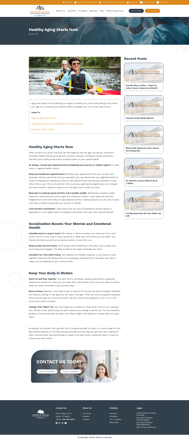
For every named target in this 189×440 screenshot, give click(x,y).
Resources (114, 422)
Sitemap (108, 437)
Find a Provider (136, 11)
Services (93, 11)
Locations (71, 11)
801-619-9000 (69, 419)
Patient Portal (148, 2)
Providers (83, 11)
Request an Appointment (87, 2)
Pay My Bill (133, 2)
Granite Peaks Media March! (140, 118)
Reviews (69, 2)
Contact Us (164, 2)
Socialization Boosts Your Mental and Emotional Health (57, 124)
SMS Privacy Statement (146, 427)
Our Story (87, 413)
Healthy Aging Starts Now (43, 118)
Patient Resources (114, 11)
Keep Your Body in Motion (43, 129)
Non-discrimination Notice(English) (144, 419)
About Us (60, 11)
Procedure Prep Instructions (113, 2)
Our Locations (115, 419)
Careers (86, 419)
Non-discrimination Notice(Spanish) (144, 423)
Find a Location (152, 11)
